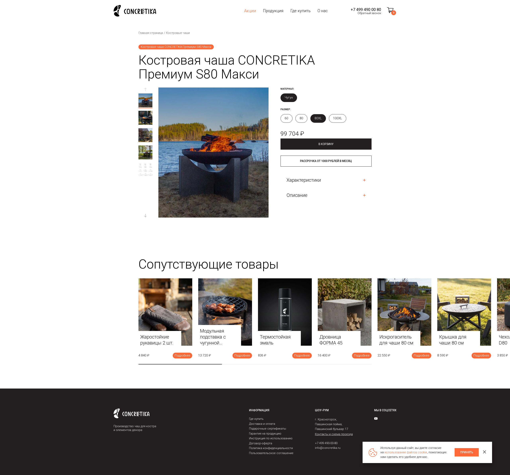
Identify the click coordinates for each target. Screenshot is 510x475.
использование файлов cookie (405, 452)
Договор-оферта (260, 443)
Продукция (273, 10)
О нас (323, 10)
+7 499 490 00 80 (366, 9)
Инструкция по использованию (270, 438)
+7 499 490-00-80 (326, 443)
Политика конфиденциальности (271, 448)
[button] (145, 216)
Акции (250, 10)
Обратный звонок (369, 13)
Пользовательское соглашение (271, 453)
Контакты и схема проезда (334, 434)
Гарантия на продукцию (265, 433)
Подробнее (182, 355)
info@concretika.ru (327, 448)
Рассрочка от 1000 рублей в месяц (326, 161)
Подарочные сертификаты (267, 428)
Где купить (300, 10)
